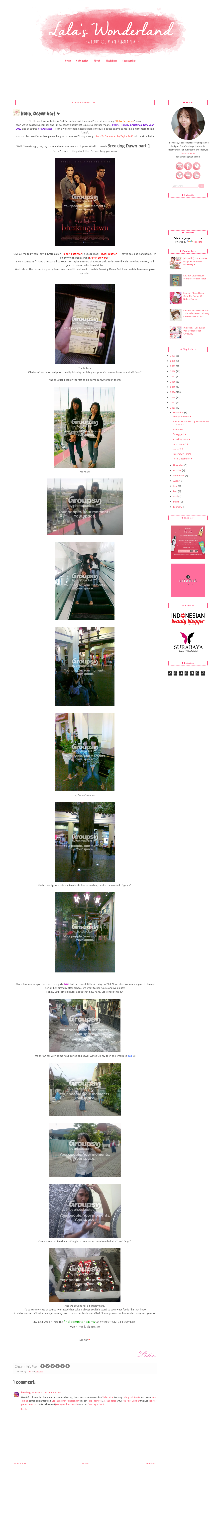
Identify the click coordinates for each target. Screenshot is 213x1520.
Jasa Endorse (110, 1401)
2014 (173, 392)
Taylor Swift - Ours (182, 454)
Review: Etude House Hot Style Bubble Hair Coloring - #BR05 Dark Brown (196, 313)
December (178, 412)
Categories (82, 60)
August (177, 481)
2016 (173, 382)
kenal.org (26, 1392)
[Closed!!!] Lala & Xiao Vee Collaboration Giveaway (194, 331)
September (179, 475)
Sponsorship (129, 60)
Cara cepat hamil (96, 1404)
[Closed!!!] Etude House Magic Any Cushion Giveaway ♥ (195, 261)
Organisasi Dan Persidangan (66, 1401)
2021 (173, 356)
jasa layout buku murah (66, 1404)
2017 (173, 377)
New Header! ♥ (180, 444)
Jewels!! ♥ (178, 449)
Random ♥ (178, 429)
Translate (197, 242)
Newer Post (20, 1463)
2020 (173, 361)
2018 (173, 371)
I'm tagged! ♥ (179, 434)
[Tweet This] (47, 1368)
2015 (173, 387)
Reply (24, 1409)
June (175, 486)
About (97, 60)
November (178, 465)
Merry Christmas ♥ (182, 417)
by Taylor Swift (115, 136)
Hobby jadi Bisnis (131, 1397)
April (175, 496)
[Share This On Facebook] (42, 1368)
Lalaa (30, 1372)
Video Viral (108, 1397)
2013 (173, 397)
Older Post (150, 1463)
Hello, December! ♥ (182, 459)
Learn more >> (188, 153)
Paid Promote (95, 1401)
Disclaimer (111, 60)
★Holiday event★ (182, 439)
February (178, 507)
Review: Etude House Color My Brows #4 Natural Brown (194, 296)
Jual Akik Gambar (131, 1401)
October (177, 470)
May (175, 491)
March (176, 502)
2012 (173, 403)
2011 (173, 408)
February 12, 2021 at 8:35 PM (46, 1392)
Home (68, 60)
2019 (173, 366)
